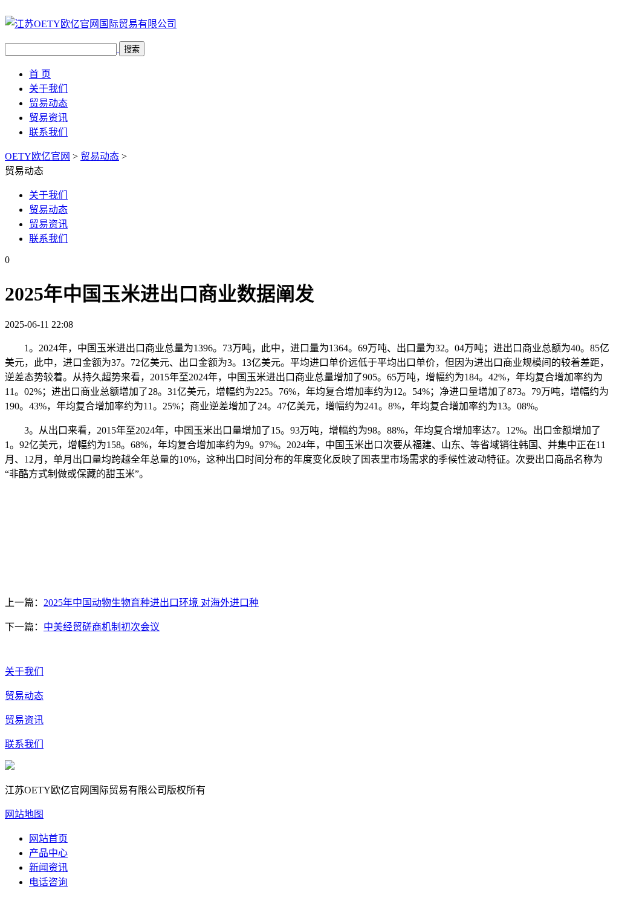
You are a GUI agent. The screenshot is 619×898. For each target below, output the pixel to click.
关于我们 (48, 88)
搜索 (132, 49)
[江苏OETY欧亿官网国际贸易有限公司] (91, 24)
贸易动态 (48, 103)
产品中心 (48, 853)
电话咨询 (48, 882)
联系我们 (48, 132)
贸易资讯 (48, 117)
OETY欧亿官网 (37, 156)
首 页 (40, 74)
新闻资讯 (48, 867)
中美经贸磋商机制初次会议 (102, 627)
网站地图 (24, 814)
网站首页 (48, 838)
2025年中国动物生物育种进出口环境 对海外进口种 (151, 602)
